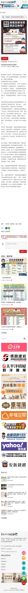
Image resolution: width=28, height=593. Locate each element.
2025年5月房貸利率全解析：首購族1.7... (12, 327)
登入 (16, 61)
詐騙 (16, 224)
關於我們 (3, 558)
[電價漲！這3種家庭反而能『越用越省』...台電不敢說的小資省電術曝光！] (14, 291)
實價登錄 (12, 224)
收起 (23, 583)
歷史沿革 (3, 569)
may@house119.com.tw (11, 551)
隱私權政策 (4, 561)
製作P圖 (5, 58)
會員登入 (23, 251)
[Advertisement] (14, 207)
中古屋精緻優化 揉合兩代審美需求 (15, 484)
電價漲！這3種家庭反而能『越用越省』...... (12, 302)
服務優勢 (3, 566)
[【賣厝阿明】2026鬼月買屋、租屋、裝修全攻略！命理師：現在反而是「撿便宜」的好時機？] (4, 494)
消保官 (20, 224)
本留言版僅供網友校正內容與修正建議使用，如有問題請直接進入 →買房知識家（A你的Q (14, 237)
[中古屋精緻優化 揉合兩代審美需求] (4, 486)
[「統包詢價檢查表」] (14, 267)
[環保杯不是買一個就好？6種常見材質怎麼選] (4, 479)
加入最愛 (16, 66)
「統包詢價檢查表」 (6, 277)
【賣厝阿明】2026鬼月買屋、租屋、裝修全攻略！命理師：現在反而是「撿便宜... (16, 494)
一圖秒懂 (7, 17)
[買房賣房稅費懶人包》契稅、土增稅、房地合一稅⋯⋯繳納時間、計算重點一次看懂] (4, 503)
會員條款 (3, 564)
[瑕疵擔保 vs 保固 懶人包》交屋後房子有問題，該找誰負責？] (4, 512)
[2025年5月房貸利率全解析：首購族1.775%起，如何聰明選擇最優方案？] (14, 316)
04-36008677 (9, 548)
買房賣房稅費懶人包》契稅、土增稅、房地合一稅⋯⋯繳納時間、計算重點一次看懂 (16, 503)
